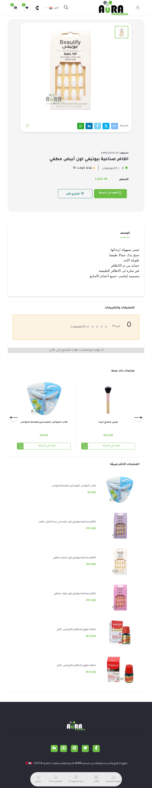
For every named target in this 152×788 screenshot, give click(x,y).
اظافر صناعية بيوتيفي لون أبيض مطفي (74, 557)
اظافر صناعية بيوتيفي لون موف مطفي (75, 593)
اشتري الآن (73, 194)
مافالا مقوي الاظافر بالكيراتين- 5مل (76, 629)
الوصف (125, 233)
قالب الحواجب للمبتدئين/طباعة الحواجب (43, 422)
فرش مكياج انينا (108, 422)
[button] (39, 8)
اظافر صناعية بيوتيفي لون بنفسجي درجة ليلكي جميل (67, 522)
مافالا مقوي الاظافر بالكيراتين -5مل (76, 665)
